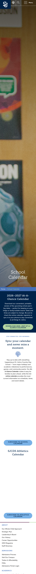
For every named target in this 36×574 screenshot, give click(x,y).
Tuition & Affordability (9, 560)
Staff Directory (7, 546)
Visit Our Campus (8, 557)
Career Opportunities (9, 540)
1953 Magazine (7, 543)
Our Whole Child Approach (12, 529)
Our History (6, 537)
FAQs (4, 563)
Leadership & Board (9, 534)
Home (3, 289)
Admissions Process (9, 554)
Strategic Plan (7, 532)
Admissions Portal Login (10, 566)
